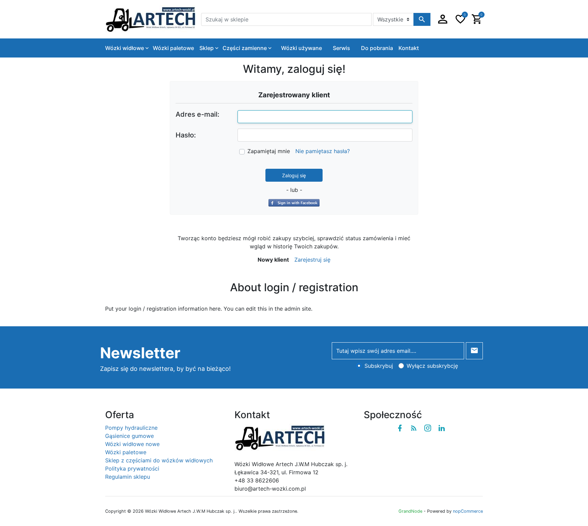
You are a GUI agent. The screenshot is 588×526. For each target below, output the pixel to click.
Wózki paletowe (125, 452)
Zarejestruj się (312, 259)
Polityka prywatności (132, 468)
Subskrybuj (378, 365)
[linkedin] (442, 428)
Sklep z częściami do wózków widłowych (159, 460)
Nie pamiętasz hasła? (322, 151)
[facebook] (400, 428)
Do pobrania (377, 48)
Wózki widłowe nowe (132, 444)
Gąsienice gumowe (129, 435)
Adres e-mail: (197, 114)
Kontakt (408, 48)
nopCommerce (468, 511)
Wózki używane (301, 48)
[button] (443, 19)
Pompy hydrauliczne (131, 427)
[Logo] (150, 18)
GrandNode (410, 511)
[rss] (414, 428)
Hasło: (186, 135)
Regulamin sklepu (127, 476)
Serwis (341, 48)
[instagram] (428, 428)
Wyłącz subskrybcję (432, 365)
